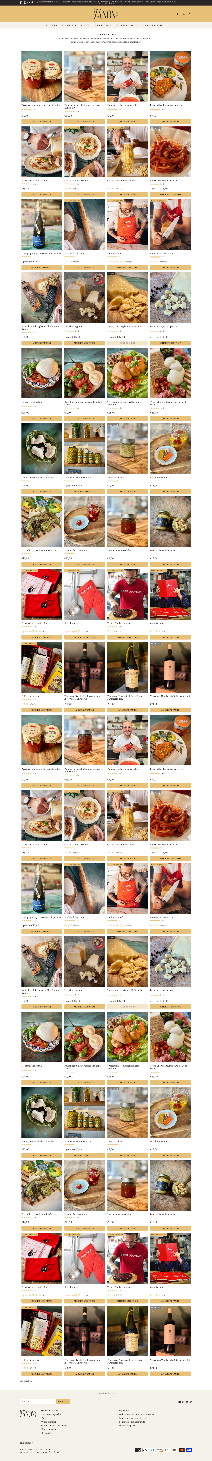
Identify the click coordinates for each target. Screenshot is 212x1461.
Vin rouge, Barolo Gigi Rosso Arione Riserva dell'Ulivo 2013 (82, 697)
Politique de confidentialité (132, 1421)
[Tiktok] (32, 2)
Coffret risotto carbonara (76, 180)
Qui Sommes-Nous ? (50, 1410)
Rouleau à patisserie (74, 253)
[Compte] (183, 14)
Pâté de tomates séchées (119, 550)
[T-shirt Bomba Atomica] (127, 594)
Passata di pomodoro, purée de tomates (40, 105)
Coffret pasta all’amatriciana (164, 180)
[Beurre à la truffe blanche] (170, 521)
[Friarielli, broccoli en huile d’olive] (41, 521)
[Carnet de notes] (170, 594)
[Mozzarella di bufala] (41, 373)
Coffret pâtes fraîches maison (121, 180)
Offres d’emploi (48, 1421)
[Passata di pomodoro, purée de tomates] (41, 76)
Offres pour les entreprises (54, 1425)
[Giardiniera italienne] (170, 448)
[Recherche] (178, 14)
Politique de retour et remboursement (137, 1414)
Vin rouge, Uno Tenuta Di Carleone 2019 (170, 696)
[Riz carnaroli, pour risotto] (41, 151)
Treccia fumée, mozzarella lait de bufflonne (123, 403)
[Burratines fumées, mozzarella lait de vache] (84, 373)
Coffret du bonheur (30, 696)
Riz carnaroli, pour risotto (34, 180)
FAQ (43, 1418)
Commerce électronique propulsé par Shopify (40, 1452)
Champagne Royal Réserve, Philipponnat (41, 253)
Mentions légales (127, 1425)
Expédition (124, 1410)
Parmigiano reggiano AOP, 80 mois (124, 326)
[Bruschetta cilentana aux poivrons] (170, 76)
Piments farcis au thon (75, 550)
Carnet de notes (158, 623)
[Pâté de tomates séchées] (127, 521)
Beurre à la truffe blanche (162, 550)
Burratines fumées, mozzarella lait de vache (83, 403)
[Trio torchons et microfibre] (41, 594)
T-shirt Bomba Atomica (118, 623)
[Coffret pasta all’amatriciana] (170, 151)
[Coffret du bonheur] (41, 667)
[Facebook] (21, 2)
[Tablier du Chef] (127, 224)
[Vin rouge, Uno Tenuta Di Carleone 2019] (170, 667)
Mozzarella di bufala (31, 401)
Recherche (46, 1433)
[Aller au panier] (189, 14)
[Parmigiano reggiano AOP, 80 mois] (127, 297)
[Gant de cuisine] (84, 594)
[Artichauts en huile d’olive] (84, 448)
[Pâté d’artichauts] (127, 448)
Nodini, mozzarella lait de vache (37, 477)
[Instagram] (25, 2)
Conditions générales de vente (133, 1418)
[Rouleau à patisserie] (84, 224)
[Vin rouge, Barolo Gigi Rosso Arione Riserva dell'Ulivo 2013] (84, 667)
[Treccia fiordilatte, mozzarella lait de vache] (170, 373)
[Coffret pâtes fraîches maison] (127, 151)
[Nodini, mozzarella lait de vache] (41, 448)
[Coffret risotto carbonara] (84, 151)
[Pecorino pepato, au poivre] (170, 297)
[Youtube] (28, 2)
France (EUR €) (26, 1443)
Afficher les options (170, 194)
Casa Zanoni (44, 1449)
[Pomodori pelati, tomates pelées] (127, 76)
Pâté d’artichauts (115, 477)
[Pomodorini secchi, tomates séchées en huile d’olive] (84, 76)
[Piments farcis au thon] (84, 521)
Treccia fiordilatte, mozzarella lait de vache (168, 403)
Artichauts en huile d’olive (77, 477)
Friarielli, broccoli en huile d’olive (38, 550)
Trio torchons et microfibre (35, 623)
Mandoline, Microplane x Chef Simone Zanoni (40, 327)
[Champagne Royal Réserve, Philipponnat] (41, 224)
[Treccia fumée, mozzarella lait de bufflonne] (127, 373)
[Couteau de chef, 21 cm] (170, 224)
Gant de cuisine (72, 623)
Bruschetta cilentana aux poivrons (167, 105)
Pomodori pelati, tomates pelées (123, 105)
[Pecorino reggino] (84, 297)
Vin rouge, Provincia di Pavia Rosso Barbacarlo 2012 (124, 697)
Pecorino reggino (73, 326)
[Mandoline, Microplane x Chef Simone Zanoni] (41, 297)
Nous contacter (48, 1429)
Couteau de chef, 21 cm (161, 253)
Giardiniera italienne (160, 477)
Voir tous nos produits (51, 1414)
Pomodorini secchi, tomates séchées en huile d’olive (83, 106)
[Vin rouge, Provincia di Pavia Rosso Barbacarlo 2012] (127, 667)
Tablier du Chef (115, 253)
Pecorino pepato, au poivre (163, 326)
